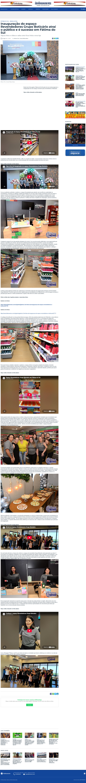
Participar (30, 704)
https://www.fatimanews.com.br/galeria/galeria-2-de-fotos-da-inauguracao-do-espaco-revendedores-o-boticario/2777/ (28, 313)
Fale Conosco (54, 9)
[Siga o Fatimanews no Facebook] (84, 773)
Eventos (38, 9)
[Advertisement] (11, 107)
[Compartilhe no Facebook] (52, 38)
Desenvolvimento (77, 779)
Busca (83, 9)
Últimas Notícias (15, 9)
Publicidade (45, 9)
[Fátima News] (43, 3)
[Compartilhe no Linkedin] (57, 38)
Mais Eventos (75, 145)
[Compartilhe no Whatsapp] (54, 38)
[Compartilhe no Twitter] (56, 38)
